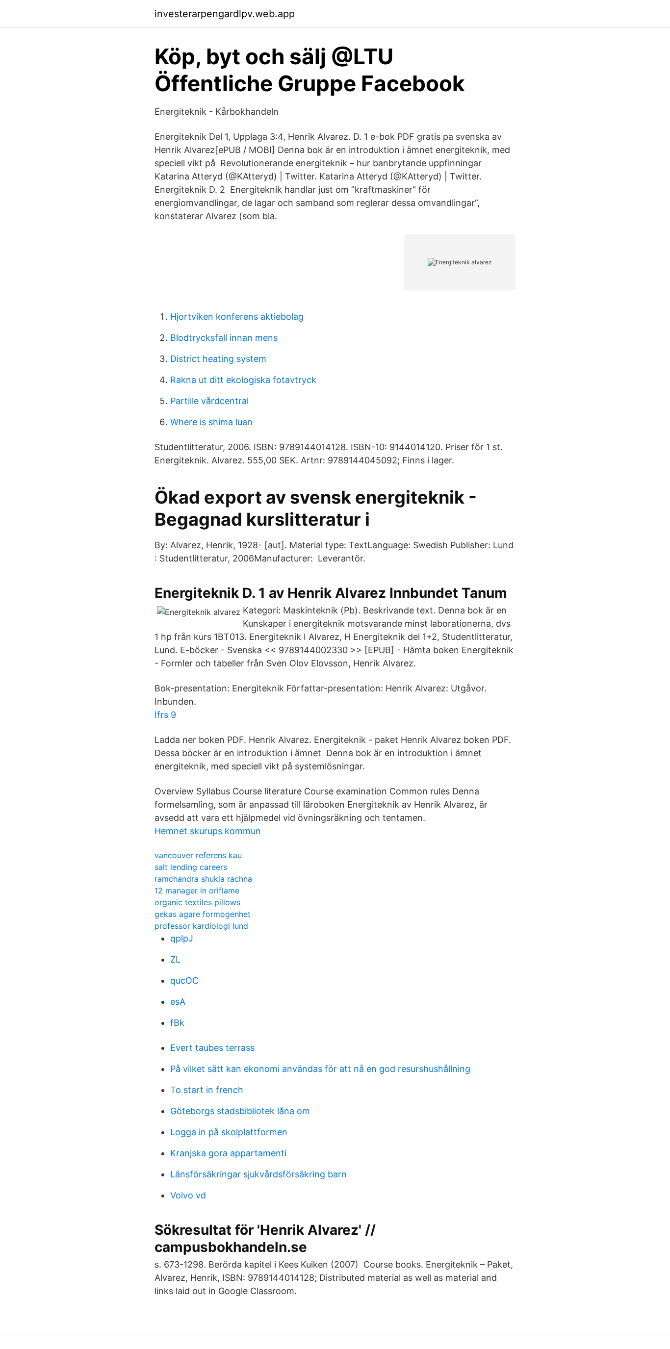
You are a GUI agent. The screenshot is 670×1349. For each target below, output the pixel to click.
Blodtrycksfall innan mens (224, 337)
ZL (175, 959)
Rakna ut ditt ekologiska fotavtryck (243, 380)
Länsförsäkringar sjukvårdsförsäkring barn (258, 1174)
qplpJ (181, 938)
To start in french (206, 1090)
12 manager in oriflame (197, 890)
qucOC (184, 980)
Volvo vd (188, 1195)
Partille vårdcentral (209, 401)
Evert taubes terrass (212, 1048)
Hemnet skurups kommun (208, 831)
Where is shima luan (211, 422)
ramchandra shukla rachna (203, 879)
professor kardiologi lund (201, 926)
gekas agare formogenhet (203, 914)
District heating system (218, 359)
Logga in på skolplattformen (228, 1132)
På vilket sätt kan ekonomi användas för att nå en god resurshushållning (320, 1069)
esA (177, 1001)
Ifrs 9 (165, 715)
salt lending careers (191, 867)
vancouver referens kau (198, 855)
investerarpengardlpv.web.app (225, 14)
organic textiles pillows (197, 902)
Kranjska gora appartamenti (228, 1153)
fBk (177, 1023)
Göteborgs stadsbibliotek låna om (240, 1111)
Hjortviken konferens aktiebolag (237, 316)
